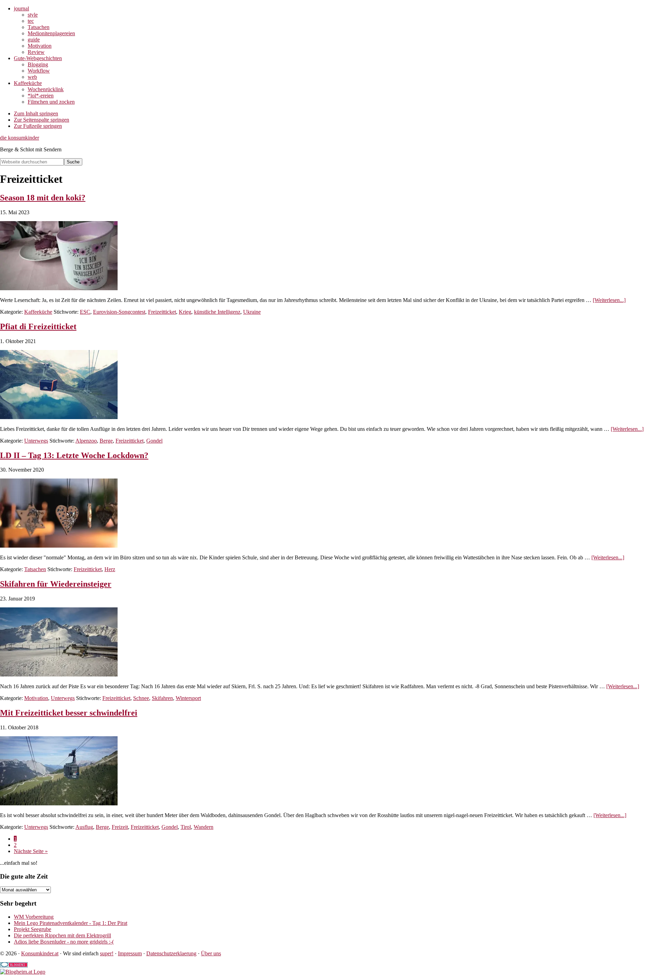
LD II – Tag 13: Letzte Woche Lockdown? (74, 455)
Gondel (154, 441)
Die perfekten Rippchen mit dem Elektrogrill (62, 935)
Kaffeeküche (38, 312)
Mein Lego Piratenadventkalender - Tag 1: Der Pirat (70, 923)
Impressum (130, 953)
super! (106, 953)
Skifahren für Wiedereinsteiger (55, 583)
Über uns (211, 953)
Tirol (186, 827)
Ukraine (252, 312)
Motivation (36, 698)
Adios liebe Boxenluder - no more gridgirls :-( (64, 942)
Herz (109, 569)
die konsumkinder (19, 138)
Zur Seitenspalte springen (41, 120)
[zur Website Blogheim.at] (22, 972)
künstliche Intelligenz (217, 312)
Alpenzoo (86, 441)
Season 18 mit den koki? (42, 197)
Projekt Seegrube (32, 929)
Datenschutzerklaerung (171, 953)
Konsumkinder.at (39, 953)
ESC (85, 312)
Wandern (203, 827)
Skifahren (162, 698)
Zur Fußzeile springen (38, 126)
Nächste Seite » (31, 851)
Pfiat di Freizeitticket (38, 326)
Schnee (141, 698)
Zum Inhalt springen (36, 113)
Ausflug (84, 827)
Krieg (185, 312)
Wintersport (188, 698)
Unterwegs (36, 441)
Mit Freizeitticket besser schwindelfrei (68, 712)
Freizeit (120, 827)
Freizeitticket (162, 312)
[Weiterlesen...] (609, 300)
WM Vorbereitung (34, 917)
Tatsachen (35, 569)
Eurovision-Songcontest (119, 312)
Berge (106, 441)
